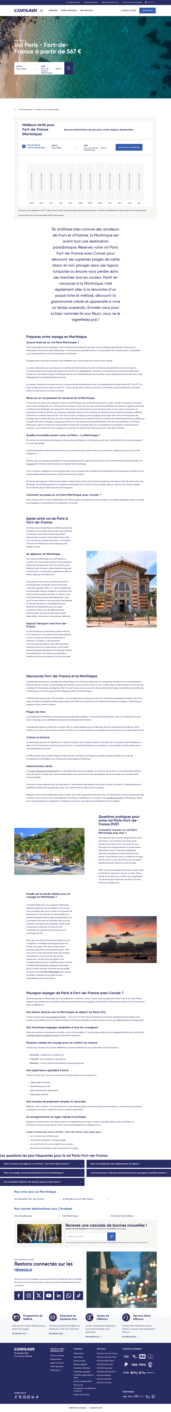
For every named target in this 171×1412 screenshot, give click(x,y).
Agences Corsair (57, 1363)
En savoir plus (19, 1334)
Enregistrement (91, 2)
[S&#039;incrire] (111, 1236)
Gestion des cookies (82, 1395)
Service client (129, 10)
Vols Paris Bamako (104, 1379)
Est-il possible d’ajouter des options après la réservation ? (32, 1182)
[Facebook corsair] (18, 1295)
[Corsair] (25, 10)
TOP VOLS (101, 1349)
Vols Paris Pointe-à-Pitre (106, 1357)
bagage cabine (34, 1036)
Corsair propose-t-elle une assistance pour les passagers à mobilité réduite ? (129, 1173)
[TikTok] (37, 1397)
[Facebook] (16, 1397)
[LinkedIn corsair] (58, 1295)
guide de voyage (114, 798)
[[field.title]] (126, 1356)
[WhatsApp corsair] (68, 1295)
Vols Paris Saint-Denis (105, 1361)
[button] (68, 68)
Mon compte (147, 10)
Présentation (79, 1353)
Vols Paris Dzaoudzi (104, 1368)
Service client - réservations (58, 1350)
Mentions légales (80, 1364)
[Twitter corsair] (38, 1295)
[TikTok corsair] (78, 1295)
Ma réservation (73, 2)
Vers (43, 66)
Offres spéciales (68, 10)
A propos (78, 1349)
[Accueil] (15, 109)
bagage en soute (50, 1036)
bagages (30, 464)
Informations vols (110, 2)
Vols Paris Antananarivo (106, 1372)
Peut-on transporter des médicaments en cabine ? (115, 1164)
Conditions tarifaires (82, 1368)
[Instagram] (24, 1397)
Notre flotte (78, 1357)
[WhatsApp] (28, 1397)
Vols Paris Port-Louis (105, 1364)
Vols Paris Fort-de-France (107, 1353)
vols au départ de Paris (55, 1017)
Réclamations (55, 1359)
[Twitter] (20, 1397)
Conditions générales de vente (83, 1376)
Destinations (86, 10)
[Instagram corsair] (28, 1295)
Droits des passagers (132, 2)
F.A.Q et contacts (57, 1356)
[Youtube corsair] (48, 1295)
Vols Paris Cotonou (104, 1383)
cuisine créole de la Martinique (43, 771)
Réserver (53, 10)
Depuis (19, 66)
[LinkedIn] (33, 1397)
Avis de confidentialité (82, 1381)
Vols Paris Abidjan (104, 1375)
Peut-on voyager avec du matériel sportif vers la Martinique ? (34, 1173)
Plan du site (78, 1385)
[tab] (62, 1372)
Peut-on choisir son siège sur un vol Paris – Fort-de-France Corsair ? (37, 1164)
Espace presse (79, 1361)
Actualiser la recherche (129, 147)
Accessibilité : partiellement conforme (85, 1390)
